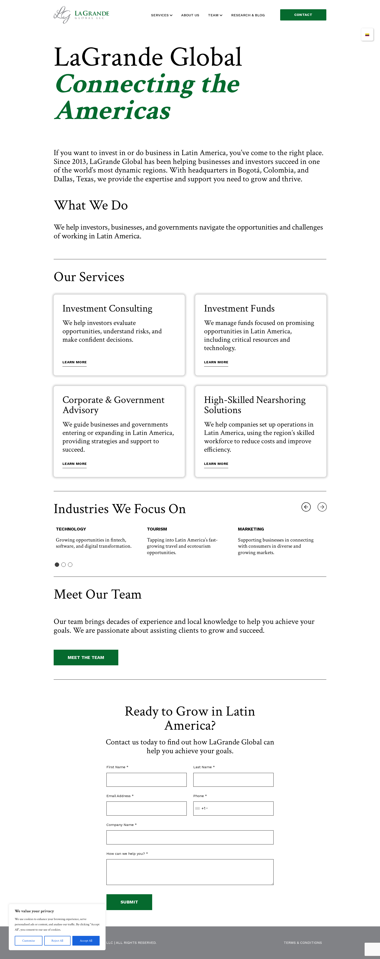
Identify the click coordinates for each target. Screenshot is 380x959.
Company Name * (121, 825)
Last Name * (204, 767)
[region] (57, 927)
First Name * (117, 767)
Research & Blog (248, 15)
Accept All (86, 941)
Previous (306, 507)
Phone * (200, 796)
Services (160, 15)
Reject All (57, 941)
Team (213, 15)
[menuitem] (367, 34)
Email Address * (120, 796)
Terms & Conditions (303, 942)
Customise (28, 941)
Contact (303, 15)
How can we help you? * (127, 853)
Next (322, 507)
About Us (190, 15)
